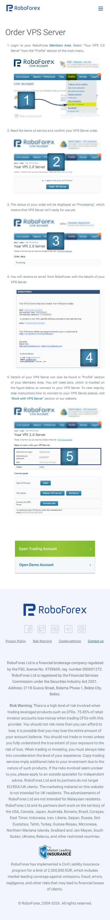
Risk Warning (42, 641)
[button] (23, 8)
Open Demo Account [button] (36, 565)
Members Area (60, 45)
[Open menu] (101, 8)
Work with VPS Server (27, 398)
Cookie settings (70, 641)
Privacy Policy (16, 641)
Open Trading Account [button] (38, 549)
